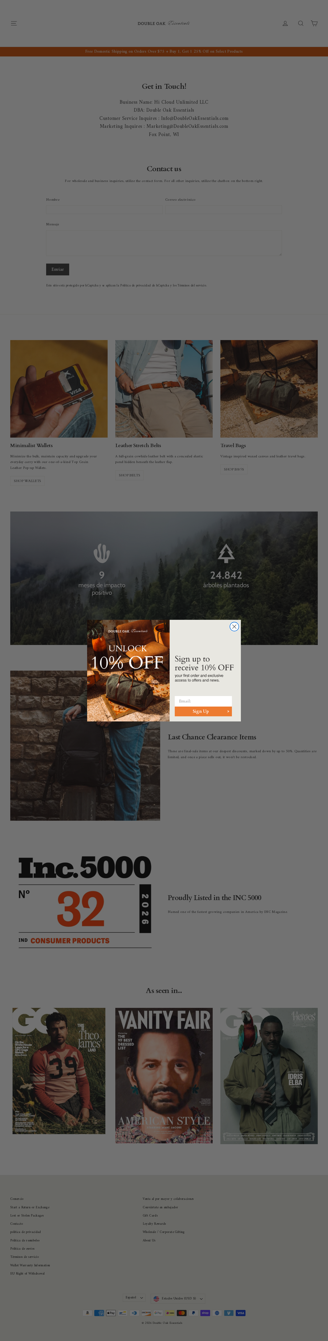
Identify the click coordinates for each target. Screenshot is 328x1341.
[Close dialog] (234, 626)
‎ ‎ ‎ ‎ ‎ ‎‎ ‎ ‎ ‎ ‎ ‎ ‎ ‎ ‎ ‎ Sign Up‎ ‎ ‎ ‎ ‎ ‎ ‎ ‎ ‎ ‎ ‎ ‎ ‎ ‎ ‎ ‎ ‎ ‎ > (203, 711)
